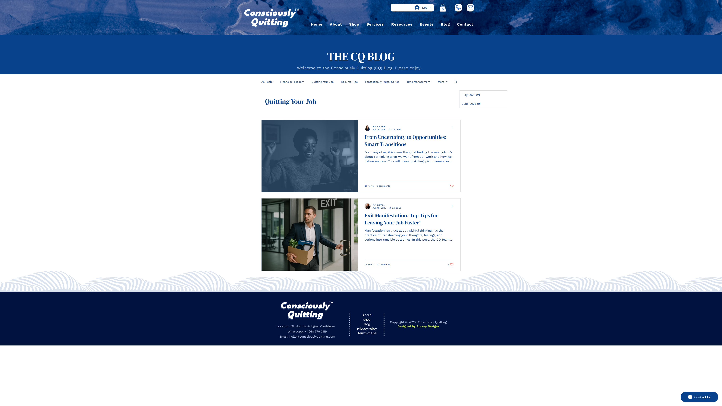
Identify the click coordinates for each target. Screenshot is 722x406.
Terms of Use (367, 333)
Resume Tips (349, 81)
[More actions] (453, 128)
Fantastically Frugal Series (382, 81)
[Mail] (470, 7)
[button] (443, 8)
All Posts (266, 81)
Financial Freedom (292, 81)
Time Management (418, 81)
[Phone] (458, 7)
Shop (367, 319)
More (441, 81)
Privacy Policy (367, 328)
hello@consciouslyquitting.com (312, 336)
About (367, 315)
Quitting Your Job (323, 81)
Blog (367, 324)
